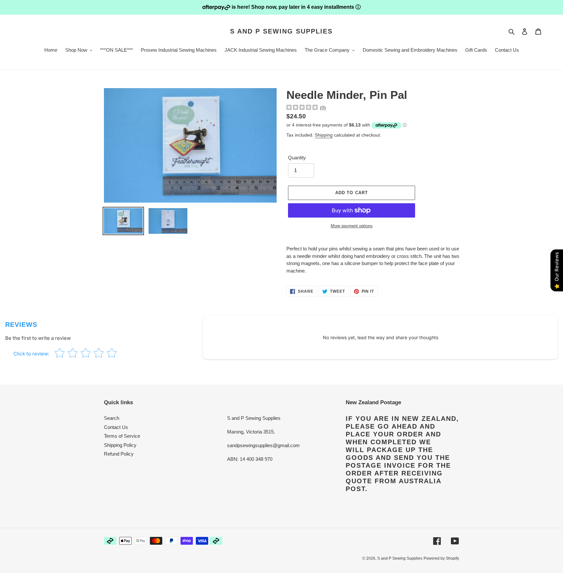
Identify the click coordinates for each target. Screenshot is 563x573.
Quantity (297, 157)
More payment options (352, 225)
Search (111, 418)
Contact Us (116, 427)
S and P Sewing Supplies (281, 31)
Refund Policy (119, 454)
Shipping (324, 135)
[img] (302, 108)
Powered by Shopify (441, 558)
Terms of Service (122, 436)
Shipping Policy (120, 445)
